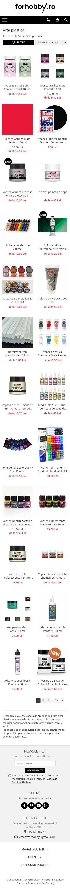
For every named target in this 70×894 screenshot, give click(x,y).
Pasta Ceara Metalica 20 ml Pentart (17, 300)
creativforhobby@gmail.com (37, 837)
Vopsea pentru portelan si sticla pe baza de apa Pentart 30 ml (17, 523)
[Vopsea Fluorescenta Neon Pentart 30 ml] (52, 501)
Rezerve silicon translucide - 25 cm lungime (17, 353)
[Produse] (5, 21)
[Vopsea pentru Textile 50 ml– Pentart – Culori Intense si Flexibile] (17, 386)
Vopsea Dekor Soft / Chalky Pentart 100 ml (17, 87)
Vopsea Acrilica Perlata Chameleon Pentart (52, 575)
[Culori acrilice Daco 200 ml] (52, 279)
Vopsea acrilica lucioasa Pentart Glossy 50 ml (17, 193)
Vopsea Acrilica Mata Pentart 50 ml (53, 87)
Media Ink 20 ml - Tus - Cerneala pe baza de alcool (52, 407)
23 (56, 700)
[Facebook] (24, 805)
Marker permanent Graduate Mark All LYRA (52, 469)
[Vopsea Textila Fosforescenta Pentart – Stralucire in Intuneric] (17, 555)
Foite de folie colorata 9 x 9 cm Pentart (17, 469)
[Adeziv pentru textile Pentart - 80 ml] (52, 608)
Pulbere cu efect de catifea (17, 247)
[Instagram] (45, 805)
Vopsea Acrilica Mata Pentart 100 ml (17, 140)
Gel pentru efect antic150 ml (17, 629)
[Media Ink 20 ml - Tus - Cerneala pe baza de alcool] (52, 386)
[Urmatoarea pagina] (62, 700)
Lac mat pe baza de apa (52, 192)
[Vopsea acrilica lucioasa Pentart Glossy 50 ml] (17, 173)
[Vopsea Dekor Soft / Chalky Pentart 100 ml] (17, 66)
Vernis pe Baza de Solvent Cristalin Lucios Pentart (52, 682)
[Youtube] (38, 805)
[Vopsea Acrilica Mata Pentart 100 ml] (17, 119)
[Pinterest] (31, 805)
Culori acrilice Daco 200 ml (52, 300)
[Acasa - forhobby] (35, 8)
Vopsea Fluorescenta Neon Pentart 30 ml (52, 522)
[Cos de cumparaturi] (57, 20)
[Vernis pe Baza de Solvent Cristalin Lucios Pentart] (52, 661)
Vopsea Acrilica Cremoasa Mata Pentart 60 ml (52, 353)
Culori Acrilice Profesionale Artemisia (52, 247)
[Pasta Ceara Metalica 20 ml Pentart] (17, 279)
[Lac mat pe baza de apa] (52, 173)
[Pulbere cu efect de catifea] (17, 226)
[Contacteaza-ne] (48, 20)
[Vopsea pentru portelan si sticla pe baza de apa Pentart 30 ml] (17, 501)
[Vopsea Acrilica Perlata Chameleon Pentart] (52, 555)
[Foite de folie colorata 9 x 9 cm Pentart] (17, 444)
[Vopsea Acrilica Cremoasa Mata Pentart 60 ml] (52, 332)
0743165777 (37, 831)
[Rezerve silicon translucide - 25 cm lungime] (17, 332)
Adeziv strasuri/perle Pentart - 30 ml (17, 682)
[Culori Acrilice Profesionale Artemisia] (52, 226)
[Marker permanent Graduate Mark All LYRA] (52, 444)
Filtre (20, 42)
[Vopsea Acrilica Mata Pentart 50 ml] (52, 66)
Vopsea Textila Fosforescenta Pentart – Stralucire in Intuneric (17, 576)
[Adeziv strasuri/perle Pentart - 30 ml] (17, 661)
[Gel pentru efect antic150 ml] (17, 608)
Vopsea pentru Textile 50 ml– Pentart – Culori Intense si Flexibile (17, 407)
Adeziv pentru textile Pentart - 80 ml (53, 629)
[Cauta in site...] (66, 20)
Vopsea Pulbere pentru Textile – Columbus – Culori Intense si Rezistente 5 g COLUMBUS (52, 140)
